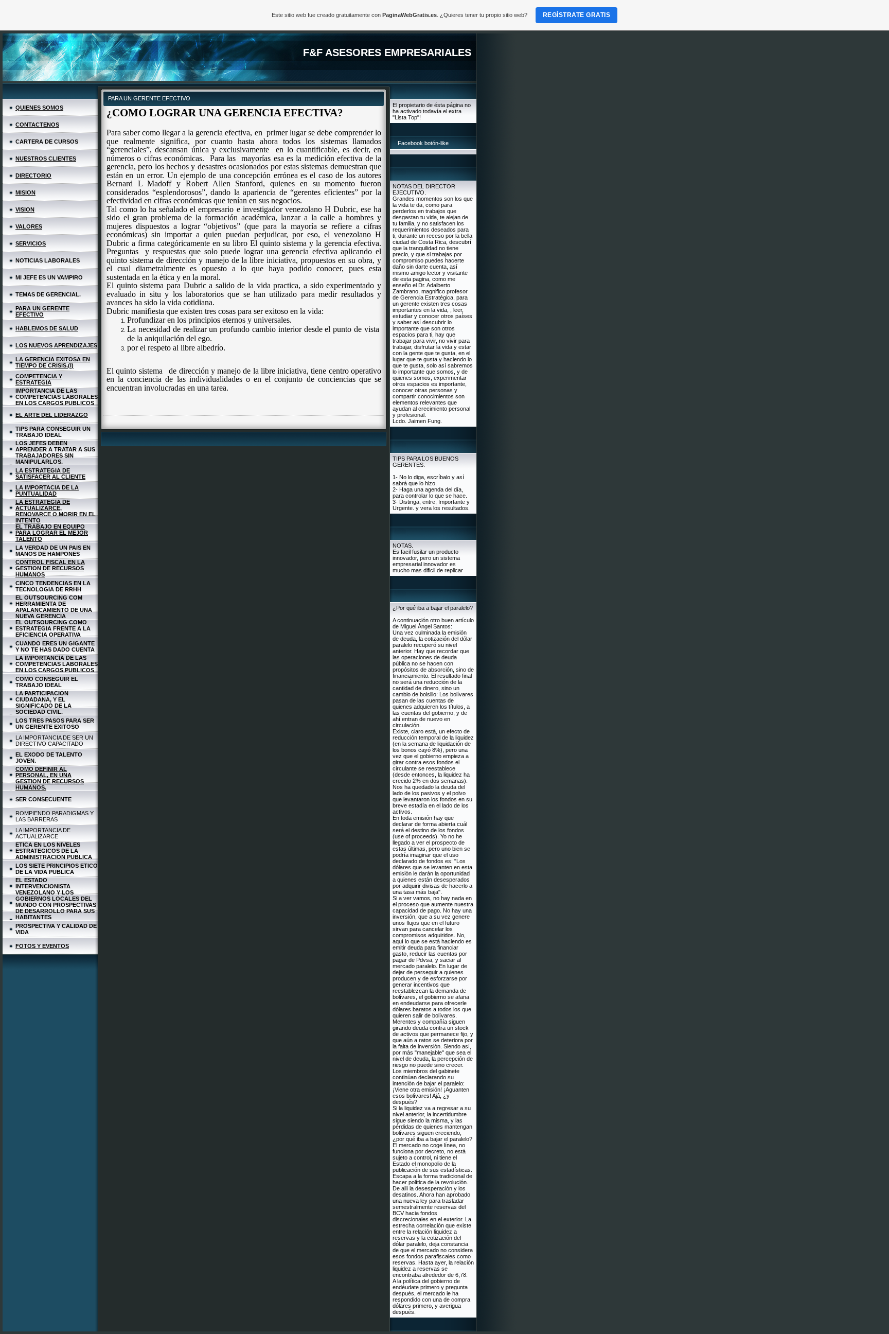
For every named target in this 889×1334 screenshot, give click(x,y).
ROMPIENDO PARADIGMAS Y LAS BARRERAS (54, 816)
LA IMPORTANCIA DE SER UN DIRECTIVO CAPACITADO (54, 740)
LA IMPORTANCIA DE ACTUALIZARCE (42, 833)
